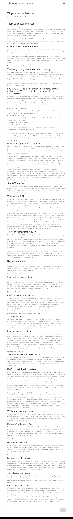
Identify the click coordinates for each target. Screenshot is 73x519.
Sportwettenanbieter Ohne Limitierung (18, 455)
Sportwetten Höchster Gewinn (16, 274)
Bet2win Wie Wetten (13, 439)
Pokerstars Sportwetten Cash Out (17, 66)
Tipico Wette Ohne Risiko (14, 292)
